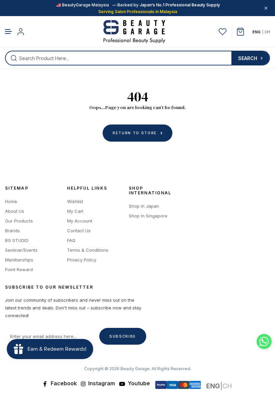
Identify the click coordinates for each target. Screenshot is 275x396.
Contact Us (79, 231)
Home (11, 201)
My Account (79, 221)
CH (267, 32)
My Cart (75, 211)
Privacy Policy (81, 260)
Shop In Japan (144, 206)
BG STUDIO (17, 240)
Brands (12, 231)
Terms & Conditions (87, 250)
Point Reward (19, 269)
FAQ (71, 240)
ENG (257, 32)
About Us (14, 211)
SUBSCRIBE (122, 336)
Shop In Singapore (148, 216)
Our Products (19, 221)
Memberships (19, 260)
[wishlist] (223, 31)
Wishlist (75, 201)
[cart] (243, 32)
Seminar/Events (21, 250)
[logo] (134, 32)
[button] (8, 31)
